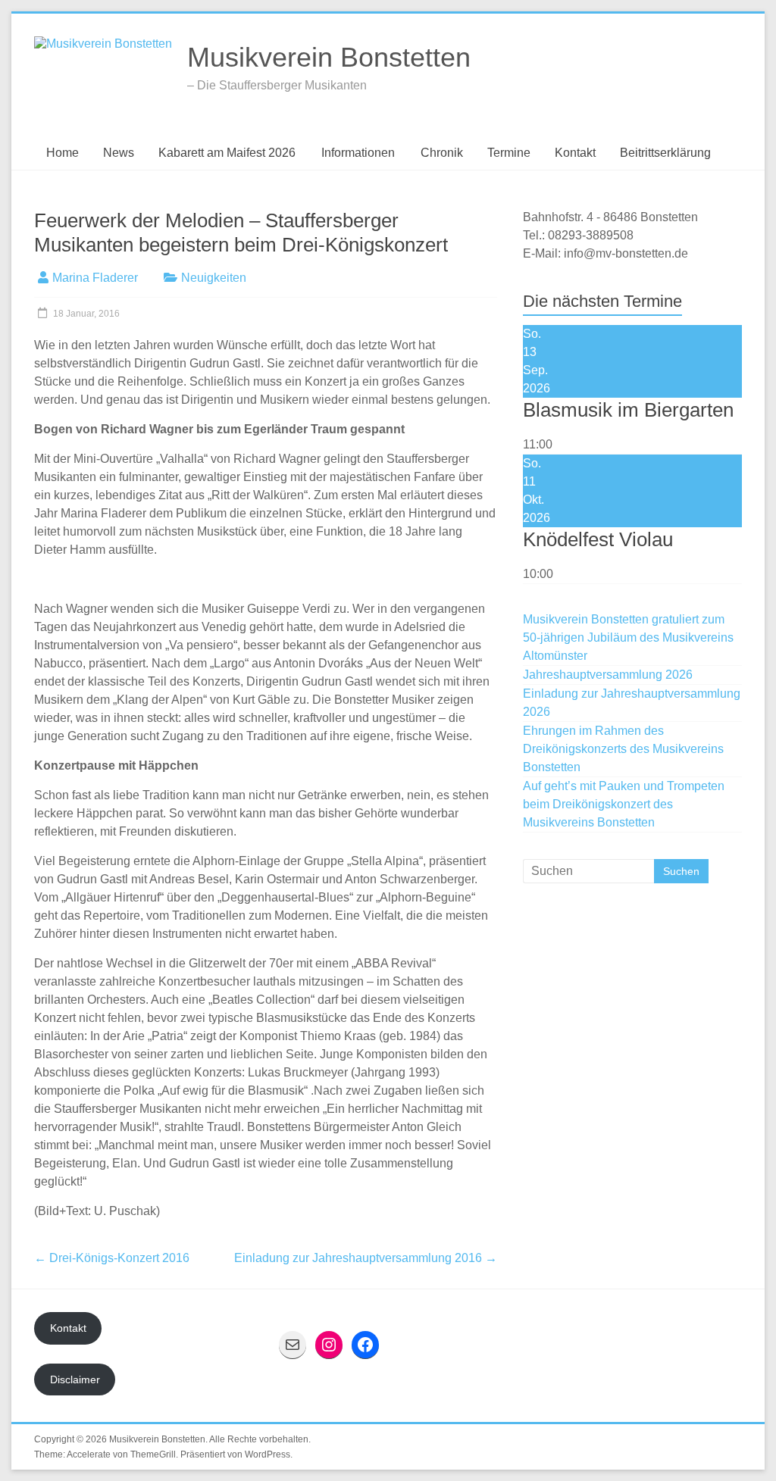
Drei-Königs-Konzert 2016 (111, 1257)
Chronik (442, 152)
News (118, 152)
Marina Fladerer (95, 277)
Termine (508, 152)
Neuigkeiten (213, 277)
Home (62, 152)
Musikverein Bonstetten (329, 57)
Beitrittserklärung (665, 152)
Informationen (358, 152)
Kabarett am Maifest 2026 (227, 152)
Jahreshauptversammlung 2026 (608, 674)
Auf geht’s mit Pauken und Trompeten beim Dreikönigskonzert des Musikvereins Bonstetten (623, 804)
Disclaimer (75, 1379)
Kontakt (575, 152)
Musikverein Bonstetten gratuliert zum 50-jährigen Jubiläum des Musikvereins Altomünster (628, 637)
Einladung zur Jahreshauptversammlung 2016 (365, 1257)
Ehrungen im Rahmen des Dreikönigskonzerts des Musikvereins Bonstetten (623, 748)
